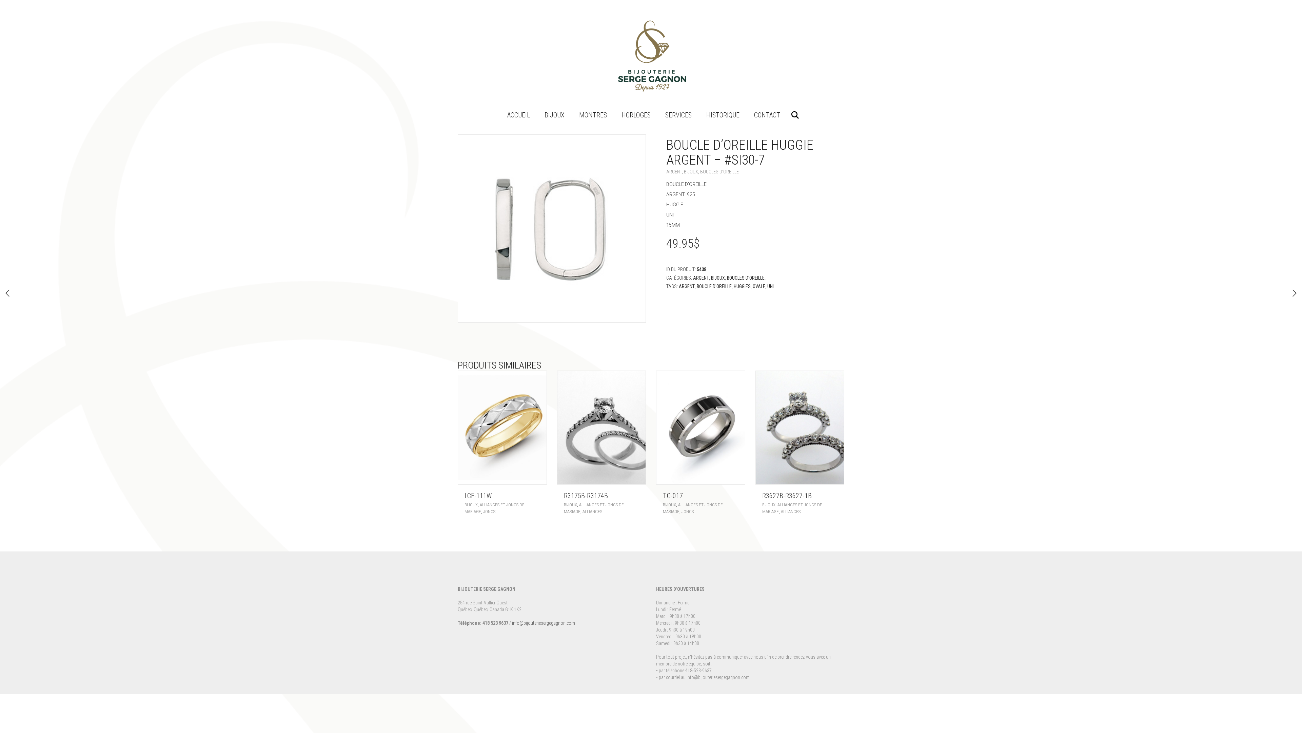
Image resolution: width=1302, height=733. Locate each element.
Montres (593, 115)
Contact (767, 115)
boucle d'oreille (714, 286)
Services (678, 115)
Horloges (636, 115)
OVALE (759, 286)
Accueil (518, 115)
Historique (722, 115)
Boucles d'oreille (719, 171)
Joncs (489, 511)
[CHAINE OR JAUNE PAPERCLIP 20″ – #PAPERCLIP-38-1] (1294, 293)
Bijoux (555, 115)
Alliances (592, 511)
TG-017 (673, 496)
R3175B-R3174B (586, 496)
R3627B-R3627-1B (787, 496)
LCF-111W (478, 496)
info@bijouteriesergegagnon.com (543, 623)
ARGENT (687, 286)
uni (770, 286)
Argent (674, 171)
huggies (742, 286)
